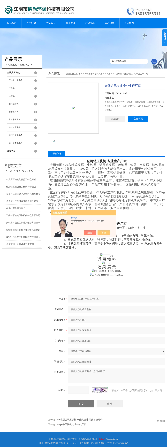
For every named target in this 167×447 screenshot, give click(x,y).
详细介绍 (56, 153)
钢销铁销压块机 (15, 135)
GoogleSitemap (112, 439)
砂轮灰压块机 (14, 127)
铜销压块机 (13, 104)
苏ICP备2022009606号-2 (117, 443)
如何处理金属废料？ (15, 208)
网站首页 (11, 23)
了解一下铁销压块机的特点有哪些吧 (23, 215)
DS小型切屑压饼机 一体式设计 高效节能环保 (80, 419)
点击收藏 (138, 118)
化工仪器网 (84, 443)
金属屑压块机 (100, 74)
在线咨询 (114, 119)
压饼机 (12, 96)
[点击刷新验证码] (100, 390)
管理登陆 (94, 443)
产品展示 (50, 23)
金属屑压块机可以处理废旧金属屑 (22, 201)
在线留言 (109, 23)
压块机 (12, 88)
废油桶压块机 (14, 119)
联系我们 (129, 23)
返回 (159, 421)
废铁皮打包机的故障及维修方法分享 (23, 222)
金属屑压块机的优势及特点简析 (21, 179)
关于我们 (31, 23)
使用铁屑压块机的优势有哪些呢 (21, 186)
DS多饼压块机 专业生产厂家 (71, 424)
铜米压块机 (13, 112)
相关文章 (13, 165)
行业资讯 (70, 23)
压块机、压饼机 (15, 80)
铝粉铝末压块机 (15, 143)
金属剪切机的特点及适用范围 (20, 244)
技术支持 (90, 23)
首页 (81, 74)
